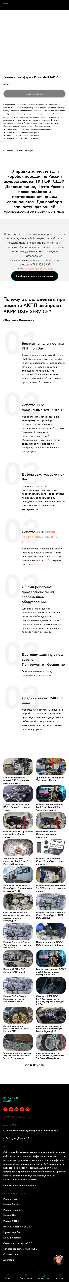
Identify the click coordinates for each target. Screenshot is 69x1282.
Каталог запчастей (13, 1248)
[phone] (5, 1109)
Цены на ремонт (12, 1237)
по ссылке (39, 564)
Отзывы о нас (10, 1254)
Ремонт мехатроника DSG (17, 1226)
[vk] (11, 1109)
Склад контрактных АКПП (17, 1243)
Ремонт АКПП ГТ (12, 1221)
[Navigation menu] (5, 5)
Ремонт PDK (10, 1215)
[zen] (27, 1109)
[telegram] (22, 1109)
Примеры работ (12, 1232)
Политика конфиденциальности (20, 1184)
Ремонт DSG (10, 1198)
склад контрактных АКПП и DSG (40, 537)
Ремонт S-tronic (11, 1204)
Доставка (8, 1259)
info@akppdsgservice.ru (39, 268)
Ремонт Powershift (13, 1209)
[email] (16, 1109)
